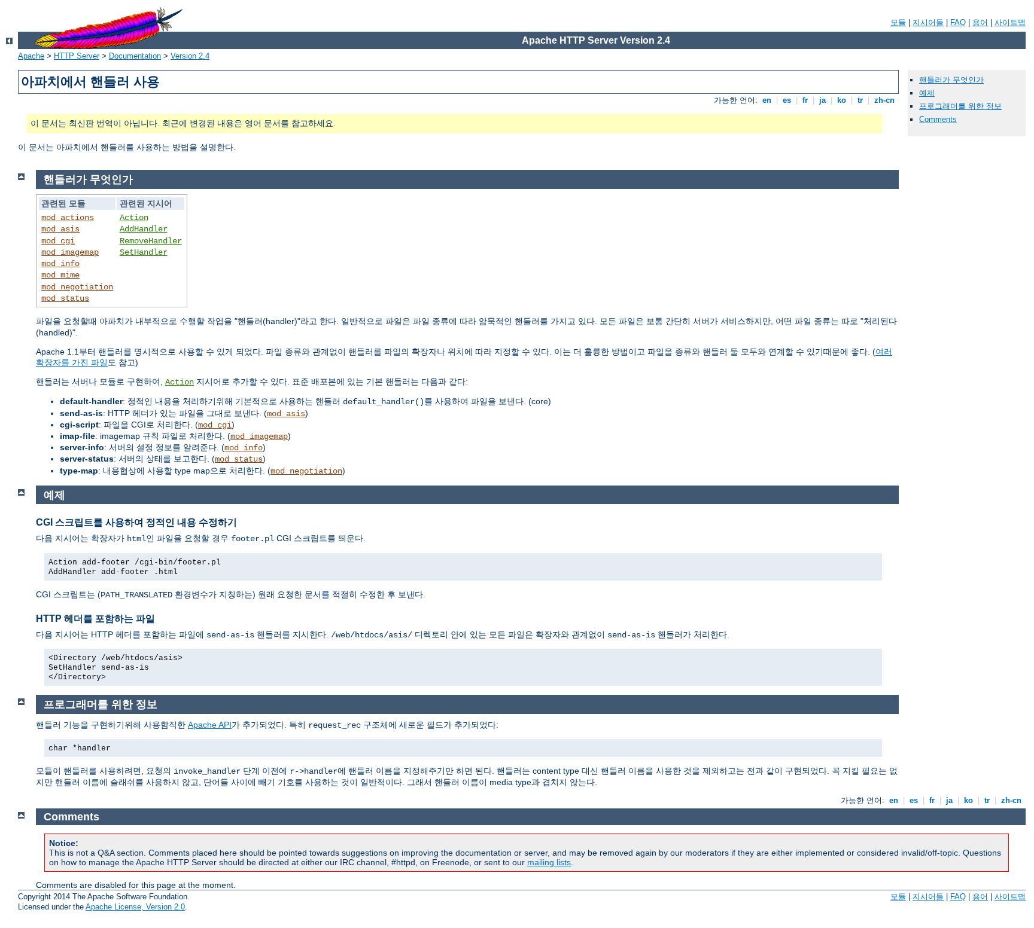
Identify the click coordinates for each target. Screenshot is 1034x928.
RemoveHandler (151, 241)
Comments (938, 119)
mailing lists (549, 862)
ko (842, 100)
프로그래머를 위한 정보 (960, 106)
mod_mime (60, 275)
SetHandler (144, 252)
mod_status (65, 298)
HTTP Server (76, 55)
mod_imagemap (70, 252)
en (767, 100)
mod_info (60, 263)
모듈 (898, 22)
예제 (927, 92)
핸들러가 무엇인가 (951, 79)
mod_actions (67, 217)
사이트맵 (1010, 22)
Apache (31, 55)
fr (805, 100)
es (786, 100)
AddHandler (144, 229)
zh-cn (884, 100)
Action (134, 217)
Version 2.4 (190, 55)
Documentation (135, 55)
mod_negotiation (77, 287)
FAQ (958, 22)
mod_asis (60, 229)
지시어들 (928, 22)
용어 (980, 22)
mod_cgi (58, 241)
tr (860, 100)
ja (822, 100)
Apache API (210, 724)
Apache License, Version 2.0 (135, 906)
